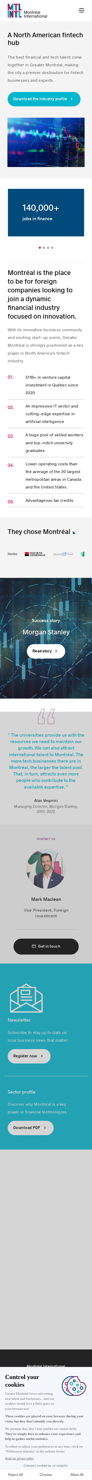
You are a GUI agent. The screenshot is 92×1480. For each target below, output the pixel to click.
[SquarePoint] (59, 555)
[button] (40, 248)
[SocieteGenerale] (31, 555)
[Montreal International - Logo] (27, 10)
